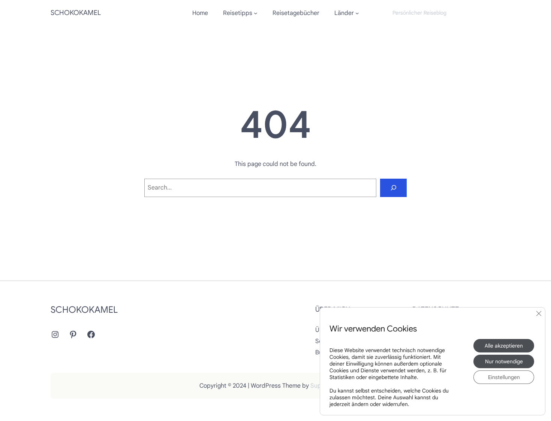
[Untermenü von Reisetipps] (256, 13)
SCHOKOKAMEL (76, 13)
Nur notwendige (504, 361)
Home (200, 13)
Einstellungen (504, 377)
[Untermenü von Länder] (357, 13)
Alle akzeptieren (504, 345)
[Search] (393, 188)
